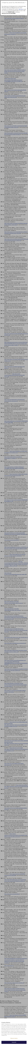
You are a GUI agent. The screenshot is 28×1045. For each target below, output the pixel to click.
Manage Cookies (14, 1038)
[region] (14, 1031)
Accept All (14, 1042)
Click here (21, 9)
